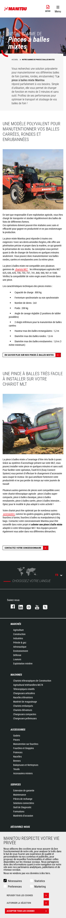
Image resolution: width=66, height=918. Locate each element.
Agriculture (18, 630)
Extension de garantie (23, 790)
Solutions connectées (23, 803)
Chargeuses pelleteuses (25, 718)
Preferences (15, 886)
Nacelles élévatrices (23, 697)
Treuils (16, 769)
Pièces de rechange (22, 799)
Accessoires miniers (23, 773)
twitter (43, 606)
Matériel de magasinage (25, 701)
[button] (58, 8)
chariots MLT (21, 269)
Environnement (20, 651)
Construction (19, 634)
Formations (18, 811)
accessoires (9, 514)
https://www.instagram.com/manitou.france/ (27, 606)
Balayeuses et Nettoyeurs (25, 765)
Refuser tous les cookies (20, 895)
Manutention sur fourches (25, 744)
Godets (16, 735)
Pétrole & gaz (19, 642)
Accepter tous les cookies (20, 911)
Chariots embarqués (23, 705)
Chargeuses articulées (24, 693)
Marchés (16, 624)
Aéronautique (19, 646)
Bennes (17, 760)
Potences (17, 752)
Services (16, 784)
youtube (35, 606)
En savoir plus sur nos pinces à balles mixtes (29, 355)
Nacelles (17, 756)
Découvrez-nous (20, 826)
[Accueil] (15, 8)
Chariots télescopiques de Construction (32, 680)
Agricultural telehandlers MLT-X (28, 684)
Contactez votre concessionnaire (23, 548)
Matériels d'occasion (23, 815)
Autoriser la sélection (19, 903)
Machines (16, 674)
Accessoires (18, 729)
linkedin (19, 606)
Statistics (39, 881)
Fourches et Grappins (23, 748)
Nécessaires (15, 881)
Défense (17, 655)
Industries (18, 638)
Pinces (16, 739)
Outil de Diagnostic (22, 807)
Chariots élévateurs (22, 710)
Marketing (40, 886)
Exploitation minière (23, 663)
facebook (11, 606)
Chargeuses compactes (24, 714)
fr (56, 575)
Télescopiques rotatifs (23, 689)
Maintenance (19, 794)
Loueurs (17, 659)
